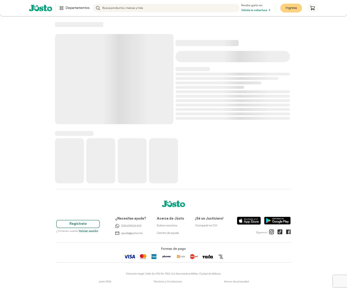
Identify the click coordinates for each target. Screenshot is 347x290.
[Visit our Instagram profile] (271, 232)
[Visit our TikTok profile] (280, 232)
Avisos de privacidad (236, 282)
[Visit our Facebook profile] (288, 232)
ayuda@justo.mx (132, 233)
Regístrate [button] (78, 224)
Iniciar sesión (88, 231)
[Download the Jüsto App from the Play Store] (277, 221)
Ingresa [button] (291, 8)
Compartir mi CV (206, 225)
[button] (312, 8)
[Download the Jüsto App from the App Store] (249, 221)
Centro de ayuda (168, 233)
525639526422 (131, 226)
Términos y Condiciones (167, 282)
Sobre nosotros (167, 225)
